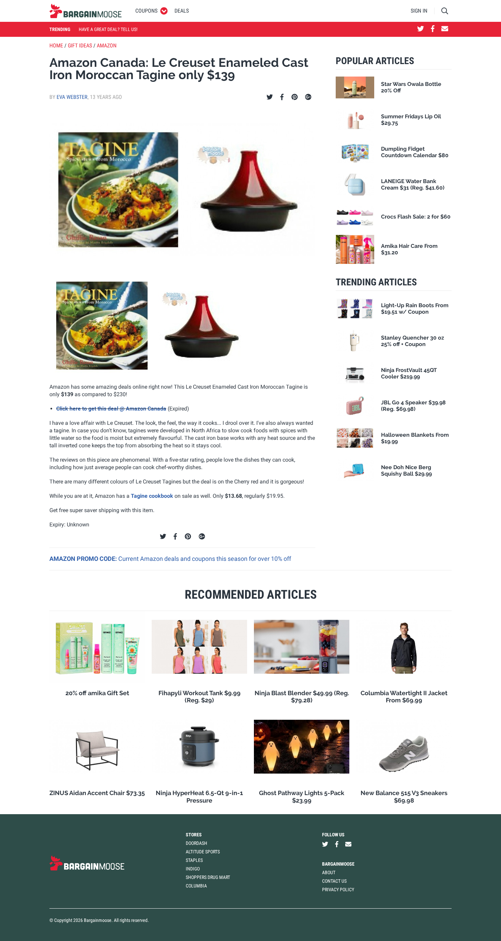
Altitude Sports (203, 851)
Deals (181, 11)
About (328, 872)
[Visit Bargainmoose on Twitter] (420, 29)
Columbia (196, 885)
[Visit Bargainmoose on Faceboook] (432, 29)
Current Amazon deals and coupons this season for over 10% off (204, 558)
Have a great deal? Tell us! (108, 29)
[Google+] (308, 97)
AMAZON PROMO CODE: (83, 558)
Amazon (107, 45)
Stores (194, 834)
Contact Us (334, 881)
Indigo (193, 868)
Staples (194, 860)
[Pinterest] (295, 97)
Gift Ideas (80, 45)
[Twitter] (270, 97)
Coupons (146, 11)
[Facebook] (281, 97)
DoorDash (196, 843)
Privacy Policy (338, 889)
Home (56, 45)
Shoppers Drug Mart (208, 877)
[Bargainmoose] (85, 11)
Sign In (419, 11)
